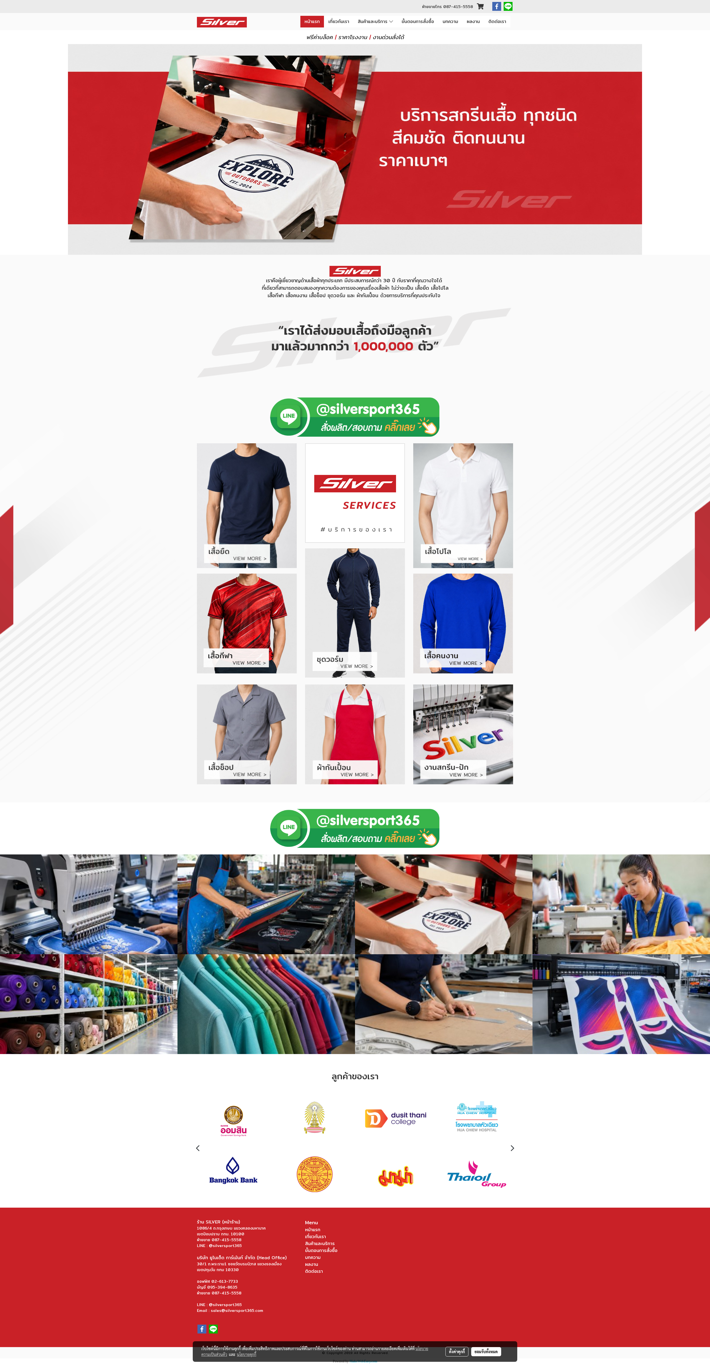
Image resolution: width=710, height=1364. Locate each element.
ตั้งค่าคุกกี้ (457, 1351)
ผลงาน (473, 21)
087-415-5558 (458, 7)
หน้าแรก (312, 21)
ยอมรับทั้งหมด (486, 1351)
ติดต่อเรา (497, 21)
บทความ (450, 21)
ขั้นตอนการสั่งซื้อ (418, 21)
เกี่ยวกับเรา (338, 21)
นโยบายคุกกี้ (246, 1354)
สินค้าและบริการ (373, 21)
